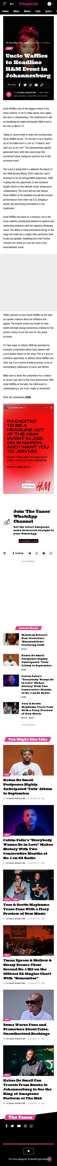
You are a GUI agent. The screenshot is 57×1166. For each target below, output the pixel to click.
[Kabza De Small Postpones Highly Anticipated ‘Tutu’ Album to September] (11, 660)
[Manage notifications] (49, 1159)
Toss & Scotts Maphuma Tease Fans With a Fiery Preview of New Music (26, 909)
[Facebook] (6, 1126)
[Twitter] (12, 1126)
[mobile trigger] (6, 4)
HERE (28, 397)
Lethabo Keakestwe (26, 93)
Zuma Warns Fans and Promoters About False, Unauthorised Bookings (26, 1029)
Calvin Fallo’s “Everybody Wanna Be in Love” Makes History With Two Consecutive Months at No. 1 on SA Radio (28, 849)
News (9, 48)
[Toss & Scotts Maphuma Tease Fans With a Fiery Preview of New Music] (11, 708)
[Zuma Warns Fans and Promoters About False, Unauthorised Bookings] (28, 1005)
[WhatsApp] (31, 1126)
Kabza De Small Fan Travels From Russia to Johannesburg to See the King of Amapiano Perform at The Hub (27, 1089)
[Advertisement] (28, 282)
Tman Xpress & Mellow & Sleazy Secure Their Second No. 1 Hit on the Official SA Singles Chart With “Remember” (27, 969)
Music (24, 649)
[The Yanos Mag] (28, 4)
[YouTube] (19, 1126)
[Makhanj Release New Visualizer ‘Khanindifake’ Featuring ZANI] (11, 639)
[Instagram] (25, 1126)
